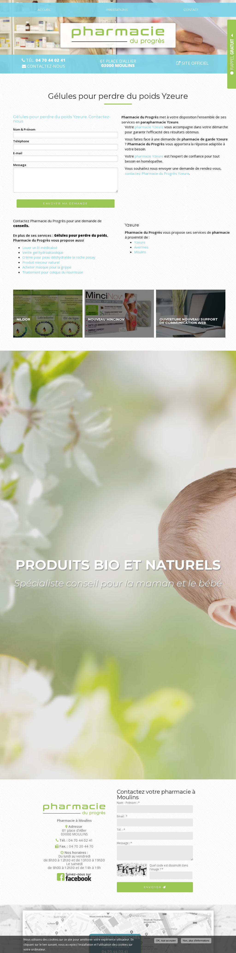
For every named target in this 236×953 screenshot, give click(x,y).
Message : (124, 843)
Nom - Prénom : (128, 803)
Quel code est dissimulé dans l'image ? (169, 867)
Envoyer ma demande (65, 203)
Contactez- (45, 66)
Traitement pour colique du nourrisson (52, 272)
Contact (190, 10)
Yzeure (139, 242)
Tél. (45, 60)
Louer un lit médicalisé (39, 247)
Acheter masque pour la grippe (46, 267)
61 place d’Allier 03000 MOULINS (74, 832)
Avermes (141, 247)
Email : (122, 816)
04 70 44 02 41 (80, 840)
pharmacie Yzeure (149, 127)
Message (19, 165)
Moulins (140, 252)
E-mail (17, 153)
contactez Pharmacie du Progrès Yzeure (157, 173)
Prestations (117, 10)
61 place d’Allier (118, 63)
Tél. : (121, 830)
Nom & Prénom (24, 129)
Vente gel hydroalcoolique (42, 252)
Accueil (44, 10)
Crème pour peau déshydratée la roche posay (58, 257)
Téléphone (21, 141)
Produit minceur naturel (40, 262)
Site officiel (194, 63)
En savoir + (48, 313)
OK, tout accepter (166, 940)
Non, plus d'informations (196, 940)
